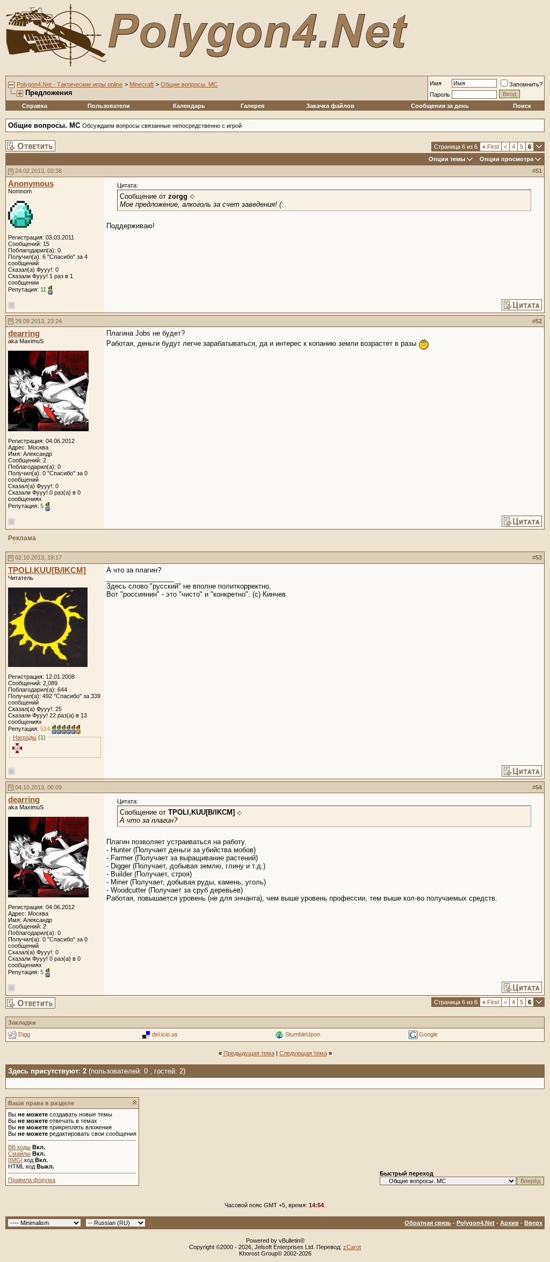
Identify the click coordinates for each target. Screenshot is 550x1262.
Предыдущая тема (248, 1053)
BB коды (19, 1147)
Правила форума (31, 1180)
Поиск (522, 106)
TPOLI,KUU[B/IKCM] (47, 570)
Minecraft (141, 84)
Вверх (533, 1223)
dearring (24, 333)
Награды (25, 737)
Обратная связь (427, 1223)
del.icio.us (165, 1034)
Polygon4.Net (476, 1223)
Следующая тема (303, 1053)
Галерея (252, 106)
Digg (24, 1034)
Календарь (189, 106)
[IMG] (15, 1160)
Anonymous (31, 183)
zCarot (352, 1247)
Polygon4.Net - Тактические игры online (69, 84)
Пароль (440, 94)
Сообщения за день (440, 106)
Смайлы (19, 1153)
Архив (509, 1223)
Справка (34, 106)
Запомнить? (525, 84)
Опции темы (447, 159)
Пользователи (109, 106)
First (490, 146)
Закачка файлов (330, 106)
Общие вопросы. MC (189, 84)
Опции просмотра (506, 159)
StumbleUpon (302, 1034)
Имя (436, 83)
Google (428, 1034)
